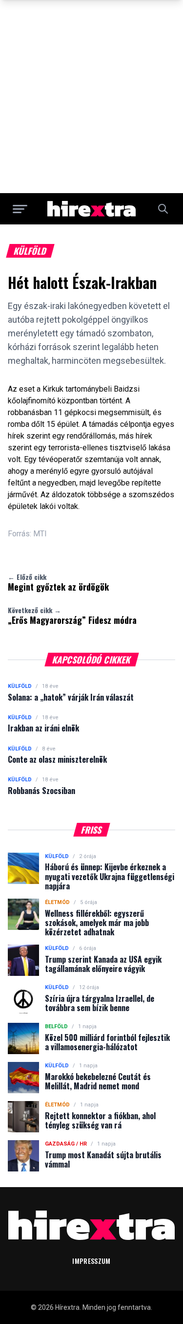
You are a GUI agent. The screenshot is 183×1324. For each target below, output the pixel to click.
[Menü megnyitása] (20, 209)
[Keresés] (163, 209)
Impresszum (91, 1261)
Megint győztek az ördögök (58, 582)
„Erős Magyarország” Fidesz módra (72, 615)
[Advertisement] (91, 96)
